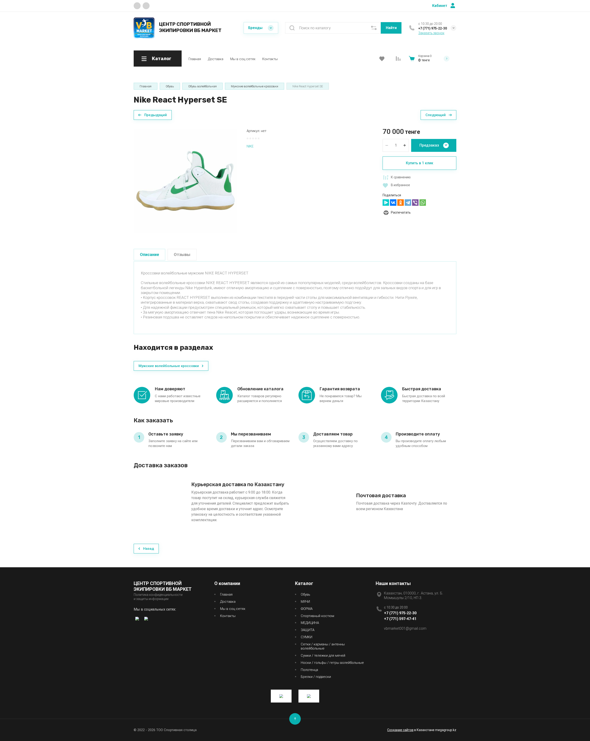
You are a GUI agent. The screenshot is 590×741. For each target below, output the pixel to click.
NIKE (250, 146)
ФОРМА (307, 609)
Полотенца (309, 670)
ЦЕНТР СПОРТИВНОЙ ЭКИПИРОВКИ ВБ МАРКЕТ (190, 27)
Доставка (215, 59)
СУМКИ (306, 637)
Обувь (305, 594)
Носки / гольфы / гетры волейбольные (332, 663)
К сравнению (401, 177)
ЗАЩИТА (307, 630)
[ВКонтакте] (393, 202)
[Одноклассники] (400, 202)
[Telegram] (408, 202)
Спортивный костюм (317, 616)
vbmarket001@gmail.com (405, 628)
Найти (391, 28)
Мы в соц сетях (242, 59)
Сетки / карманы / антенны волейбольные (323, 646)
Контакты (270, 59)
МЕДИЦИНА (310, 623)
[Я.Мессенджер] (386, 202)
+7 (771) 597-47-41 (400, 619)
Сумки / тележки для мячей (323, 655)
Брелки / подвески (316, 677)
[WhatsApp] (422, 202)
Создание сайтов (400, 730)
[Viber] (415, 202)
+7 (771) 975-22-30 (432, 28)
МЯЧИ (305, 602)
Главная (195, 59)
